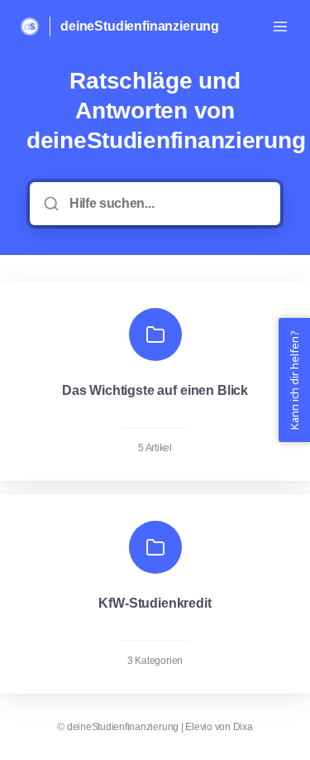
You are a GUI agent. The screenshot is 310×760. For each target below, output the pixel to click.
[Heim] (29, 26)
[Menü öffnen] (280, 26)
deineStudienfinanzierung (139, 26)
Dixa (243, 727)
